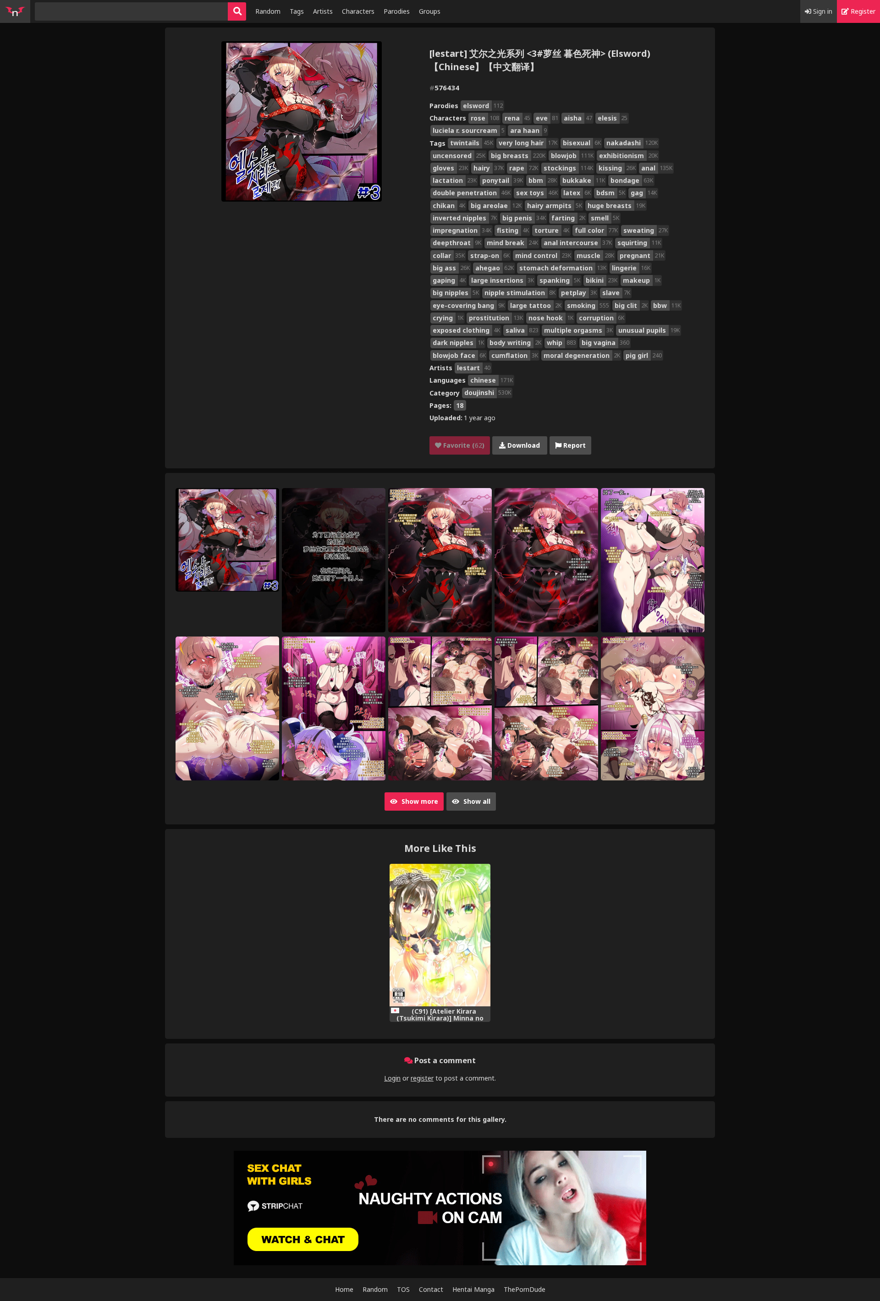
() (462, 445)
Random (267, 11)
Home (344, 1289)
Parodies (397, 11)
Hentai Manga (473, 1289)
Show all (476, 801)
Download (523, 445)
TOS (403, 1289)
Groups (429, 11)
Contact (431, 1289)
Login (392, 1078)
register (422, 1078)
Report (573, 445)
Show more (419, 801)
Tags (297, 11)
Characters (358, 11)
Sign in (821, 11)
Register (862, 11)
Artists (323, 11)
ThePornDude (524, 1289)
